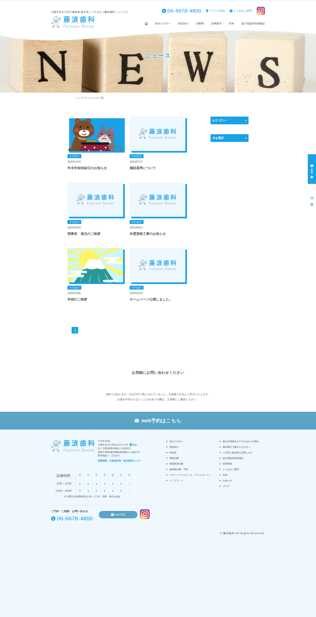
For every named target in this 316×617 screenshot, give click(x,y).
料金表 (173, 452)
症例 (231, 23)
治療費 (200, 23)
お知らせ (227, 480)
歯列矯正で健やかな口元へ (236, 447)
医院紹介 (183, 23)
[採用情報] (312, 198)
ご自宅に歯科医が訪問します (238, 452)
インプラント (176, 480)
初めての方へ (163, 23)
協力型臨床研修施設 (253, 23)
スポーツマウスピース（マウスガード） (190, 475)
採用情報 (227, 463)
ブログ (226, 486)
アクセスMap (217, 10)
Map (134, 444)
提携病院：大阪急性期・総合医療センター (120, 460)
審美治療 (174, 458)
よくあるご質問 (243, 10)
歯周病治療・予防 (179, 469)
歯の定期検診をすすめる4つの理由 (241, 441)
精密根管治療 (176, 463)
